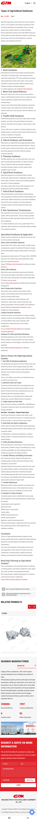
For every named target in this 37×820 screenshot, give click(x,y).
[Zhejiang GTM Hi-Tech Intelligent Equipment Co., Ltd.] (18, 796)
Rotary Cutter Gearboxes (25, 89)
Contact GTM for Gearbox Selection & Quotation (14, 579)
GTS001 (4, 613)
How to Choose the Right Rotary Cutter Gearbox (18, 589)
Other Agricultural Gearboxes (13, 348)
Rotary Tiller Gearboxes (12, 283)
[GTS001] (18, 634)
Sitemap (17, 812)
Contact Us (21, 666)
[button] (30, 607)
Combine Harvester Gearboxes (13, 329)
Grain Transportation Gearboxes (14, 137)
